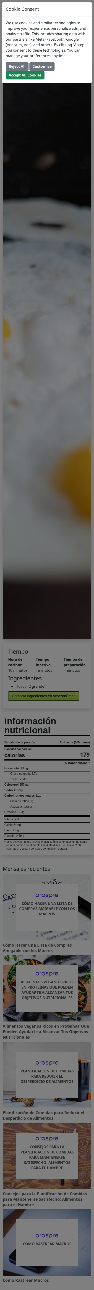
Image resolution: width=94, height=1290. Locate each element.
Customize (42, 66)
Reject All (17, 66)
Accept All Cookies (25, 75)
